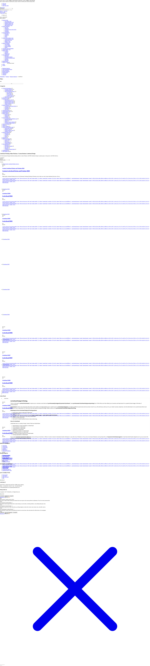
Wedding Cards (7, 42)
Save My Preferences (8, 512)
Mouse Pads (9, 93)
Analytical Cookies (4, 505)
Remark (10, 502)
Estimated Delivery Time (7, 470)
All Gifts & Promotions (6, 88)
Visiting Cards (7, 104)
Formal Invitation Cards (9, 39)
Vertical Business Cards (9, 103)
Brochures (6, 33)
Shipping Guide (5, 468)
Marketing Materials (6, 32)
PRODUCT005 (8, 119)
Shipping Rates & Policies (7, 466)
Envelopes (7, 30)
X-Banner (6, 51)
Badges (6, 47)
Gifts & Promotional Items (7, 69)
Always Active (11, 499)
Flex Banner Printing (8, 56)
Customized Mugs (8, 90)
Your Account (2, 12)
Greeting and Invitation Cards (7, 38)
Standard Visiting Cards (9, 101)
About (3, 64)
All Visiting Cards (8, 21)
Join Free (5, 11)
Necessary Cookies (4, 499)
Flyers (6, 36)
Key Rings (9, 92)
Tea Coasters (9, 94)
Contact (3, 65)
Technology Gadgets (8, 96)
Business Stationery (6, 26)
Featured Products (5, 117)
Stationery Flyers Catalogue (10, 121)
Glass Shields (7, 44)
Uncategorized (5, 150)
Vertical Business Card (9, 24)
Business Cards (5, 20)
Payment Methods (5, 467)
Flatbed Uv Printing (6, 62)
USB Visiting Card (5, 151)
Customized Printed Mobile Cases (11, 118)
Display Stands (5, 50)
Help (3, 478)
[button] (3, 18)
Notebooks (7, 28)
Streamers (6, 59)
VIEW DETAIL (5, 182)
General (3, 125)
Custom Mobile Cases (6, 49)
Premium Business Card (9, 22)
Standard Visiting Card (9, 23)
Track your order (5, 5)
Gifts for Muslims (5, 126)
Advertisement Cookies (5, 509)
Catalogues (7, 34)
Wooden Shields (8, 46)
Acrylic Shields (7, 45)
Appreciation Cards (8, 40)
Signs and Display (5, 54)
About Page (4, 445)
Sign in (1, 11)
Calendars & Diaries (6, 110)
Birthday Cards (7, 41)
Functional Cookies (4, 502)
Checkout (4, 4)
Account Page (5, 447)
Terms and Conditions (6, 450)
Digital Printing (5, 61)
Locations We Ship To (6, 469)
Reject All (2, 512)
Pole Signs (7, 60)
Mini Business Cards (8, 25)
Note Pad (6, 27)
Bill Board (7, 55)
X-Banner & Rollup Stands (10, 57)
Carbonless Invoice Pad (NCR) (10, 29)
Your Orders (4, 475)
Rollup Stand (7, 53)
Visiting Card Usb (10, 95)
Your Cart (4, 3)
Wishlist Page (4, 449)
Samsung (6, 52)
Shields (6, 120)
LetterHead (7, 31)
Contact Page (4, 446)
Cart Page (4, 448)
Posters (6, 35)
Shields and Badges (6, 43)
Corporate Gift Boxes (9, 89)
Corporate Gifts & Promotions (7, 48)
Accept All (15, 512)
